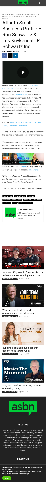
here (24, 167)
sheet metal (6, 203)
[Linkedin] (15, 55)
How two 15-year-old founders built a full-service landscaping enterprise (22, 274)
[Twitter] (10, 55)
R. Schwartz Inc (20, 95)
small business (8, 196)
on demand (33, 170)
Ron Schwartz (37, 199)
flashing (15, 203)
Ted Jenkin (31, 196)
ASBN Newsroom (9, 51)
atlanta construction (26, 203)
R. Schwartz (27, 199)
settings (26, 474)
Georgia (17, 196)
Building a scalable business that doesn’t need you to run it (20, 349)
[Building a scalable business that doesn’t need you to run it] (23, 333)
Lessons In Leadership (10, 391)
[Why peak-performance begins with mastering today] (23, 371)
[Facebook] (4, 55)
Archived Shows (7, 14)
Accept (7, 478)
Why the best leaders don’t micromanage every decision (18, 311)
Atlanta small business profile (12, 199)
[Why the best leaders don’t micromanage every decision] (23, 295)
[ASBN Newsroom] (10, 213)
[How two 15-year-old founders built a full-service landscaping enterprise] (23, 257)
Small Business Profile (21, 14)
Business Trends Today (10, 278)
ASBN (23, 196)
